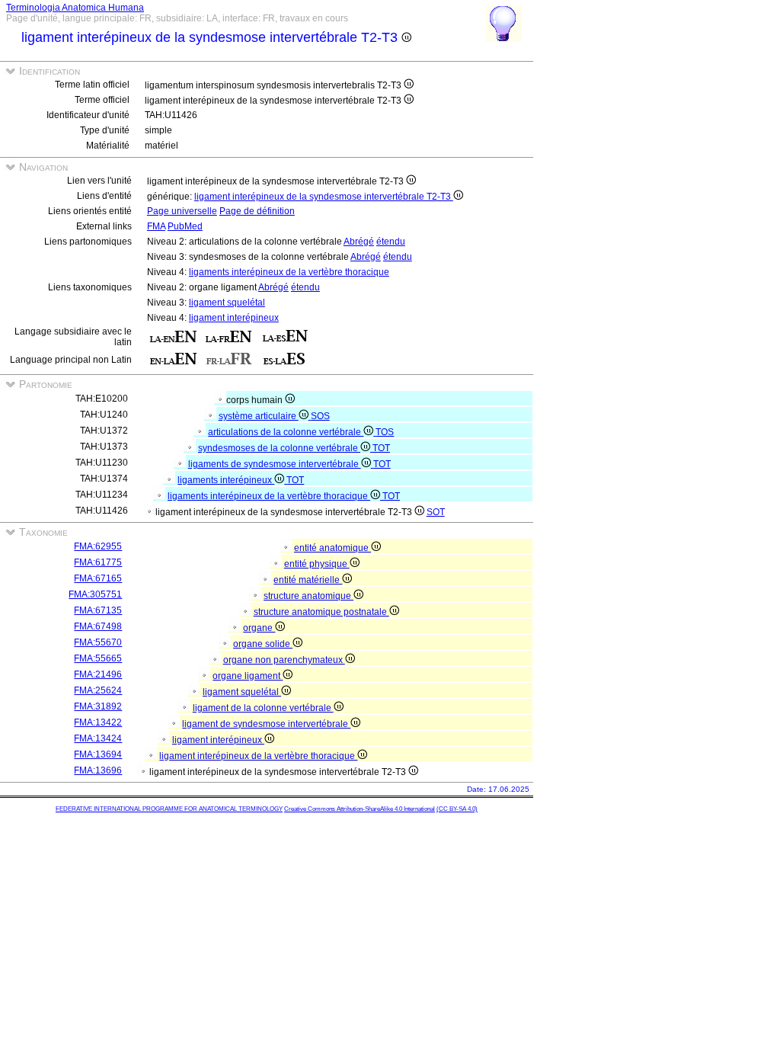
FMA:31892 (98, 706)
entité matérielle (307, 580)
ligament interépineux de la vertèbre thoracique (258, 756)
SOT (436, 512)
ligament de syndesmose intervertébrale (266, 724)
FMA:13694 (98, 754)
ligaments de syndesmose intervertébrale (274, 464)
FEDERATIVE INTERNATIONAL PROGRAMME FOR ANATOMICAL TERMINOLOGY (169, 809)
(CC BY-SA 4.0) (457, 809)
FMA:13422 (98, 722)
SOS (320, 416)
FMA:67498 (98, 626)
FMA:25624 (98, 690)
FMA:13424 (98, 738)
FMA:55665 (98, 658)
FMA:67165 (98, 578)
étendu (390, 241)
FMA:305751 (95, 594)
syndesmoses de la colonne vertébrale (279, 448)
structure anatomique (308, 596)
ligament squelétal (227, 302)
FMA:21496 (98, 674)
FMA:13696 (98, 770)
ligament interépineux (234, 317)
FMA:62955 (98, 546)
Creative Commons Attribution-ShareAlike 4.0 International (359, 809)
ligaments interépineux (225, 480)
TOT (381, 448)
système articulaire (259, 416)
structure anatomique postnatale (321, 612)
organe (259, 628)
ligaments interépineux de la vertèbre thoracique (289, 272)
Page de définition (257, 211)
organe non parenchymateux (284, 660)
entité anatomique (332, 548)
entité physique (317, 564)
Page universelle (182, 211)
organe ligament (248, 676)
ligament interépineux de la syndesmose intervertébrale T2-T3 (323, 196)
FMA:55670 (98, 642)
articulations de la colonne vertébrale (285, 432)
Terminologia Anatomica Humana (75, 7)
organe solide (262, 644)
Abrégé (359, 241)
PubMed (185, 226)
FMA (156, 226)
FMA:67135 (98, 610)
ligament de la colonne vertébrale (263, 708)
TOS (385, 432)
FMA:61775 (98, 562)
